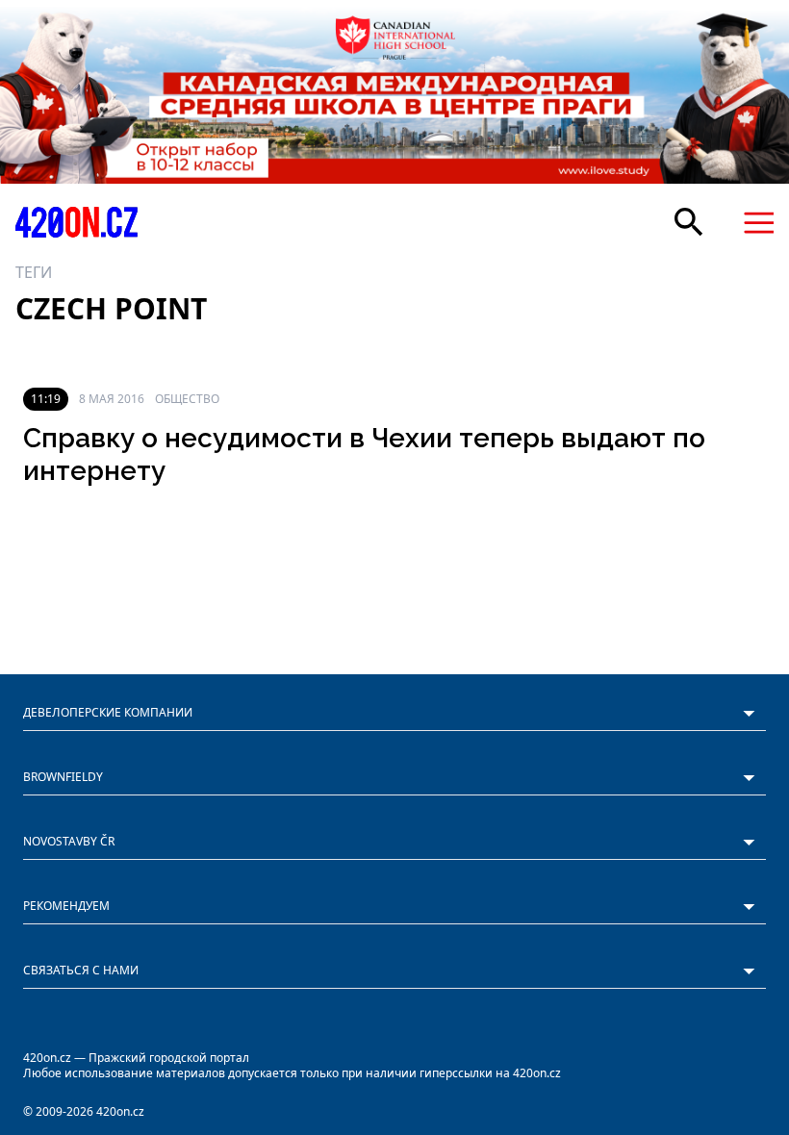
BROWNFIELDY (63, 777)
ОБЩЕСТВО (187, 399)
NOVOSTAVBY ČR (69, 841)
